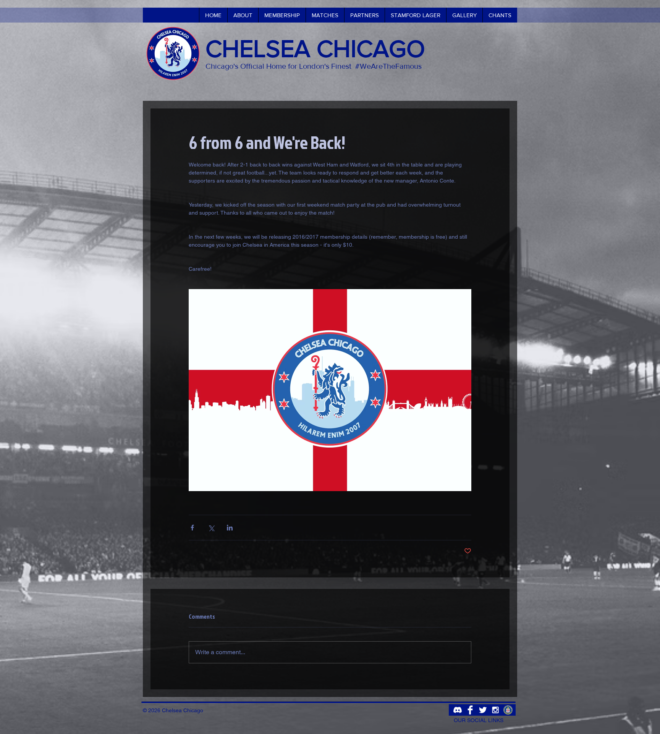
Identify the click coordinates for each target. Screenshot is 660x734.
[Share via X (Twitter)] (211, 527)
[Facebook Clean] (470, 710)
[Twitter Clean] (482, 710)
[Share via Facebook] (192, 527)
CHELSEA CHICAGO (315, 48)
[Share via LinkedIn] (229, 527)
